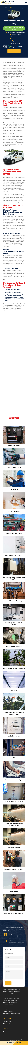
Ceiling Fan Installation (8, 1004)
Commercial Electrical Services (10, 1002)
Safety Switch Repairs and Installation (12, 991)
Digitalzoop (18, 1040)
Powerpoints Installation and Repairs (11, 998)
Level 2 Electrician (13, 109)
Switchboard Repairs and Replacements (12, 989)
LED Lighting (6, 1009)
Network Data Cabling (8, 1011)
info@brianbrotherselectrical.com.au (16, 942)
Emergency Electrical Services (10, 1000)
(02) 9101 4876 (20, 936)
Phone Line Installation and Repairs (11, 996)
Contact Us (12, 309)
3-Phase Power (7, 1006)
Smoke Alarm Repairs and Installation (12, 1013)
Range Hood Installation (9, 993)
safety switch (16, 80)
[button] (14, 8)
